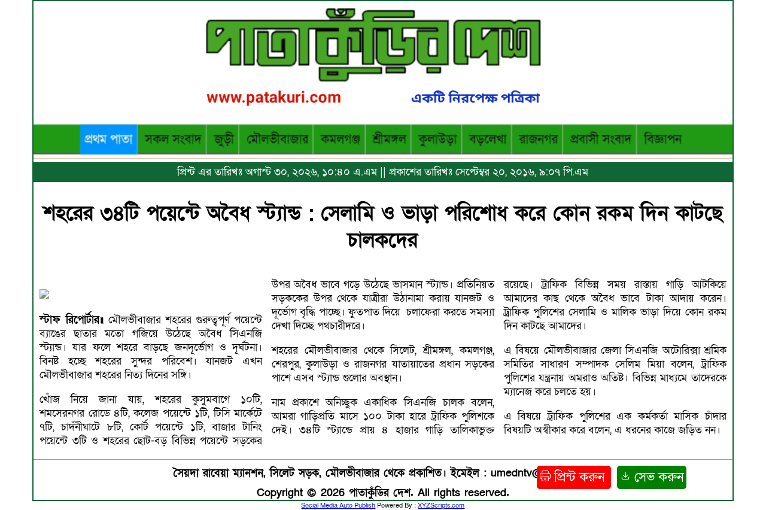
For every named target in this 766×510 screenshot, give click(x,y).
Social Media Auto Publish (338, 505)
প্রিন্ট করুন (579, 477)
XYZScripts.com (441, 505)
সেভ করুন (657, 477)
